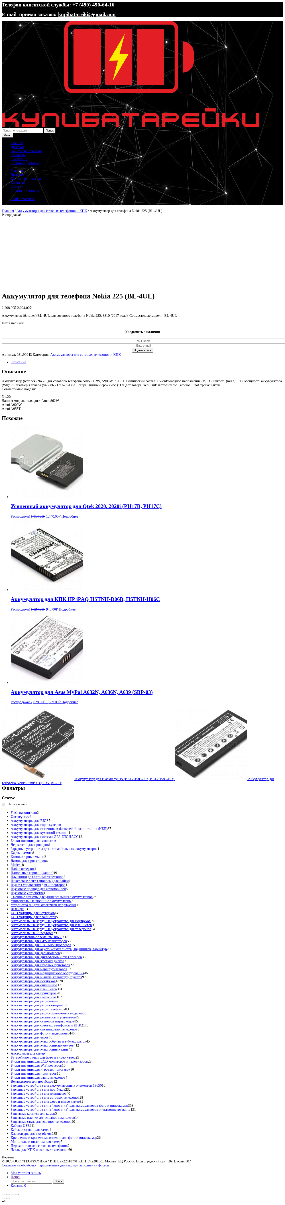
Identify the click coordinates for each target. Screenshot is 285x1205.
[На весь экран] (8, 1194)
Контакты (18, 155)
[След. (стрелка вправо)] (8, 1198)
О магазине (19, 159)
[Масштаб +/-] (3, 1194)
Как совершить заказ (26, 151)
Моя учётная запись (26, 1173)
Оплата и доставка (25, 163)
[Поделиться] (12, 1194)
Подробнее (69, 516)
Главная (17, 143)
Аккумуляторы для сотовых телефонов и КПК (51, 211)
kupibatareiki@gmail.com (87, 14)
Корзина (18, 1185)
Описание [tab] (18, 362)
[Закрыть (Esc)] (17, 1194)
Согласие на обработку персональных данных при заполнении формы (55, 1165)
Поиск (50, 130)
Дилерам (17, 147)
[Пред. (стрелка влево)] (3, 1198)
